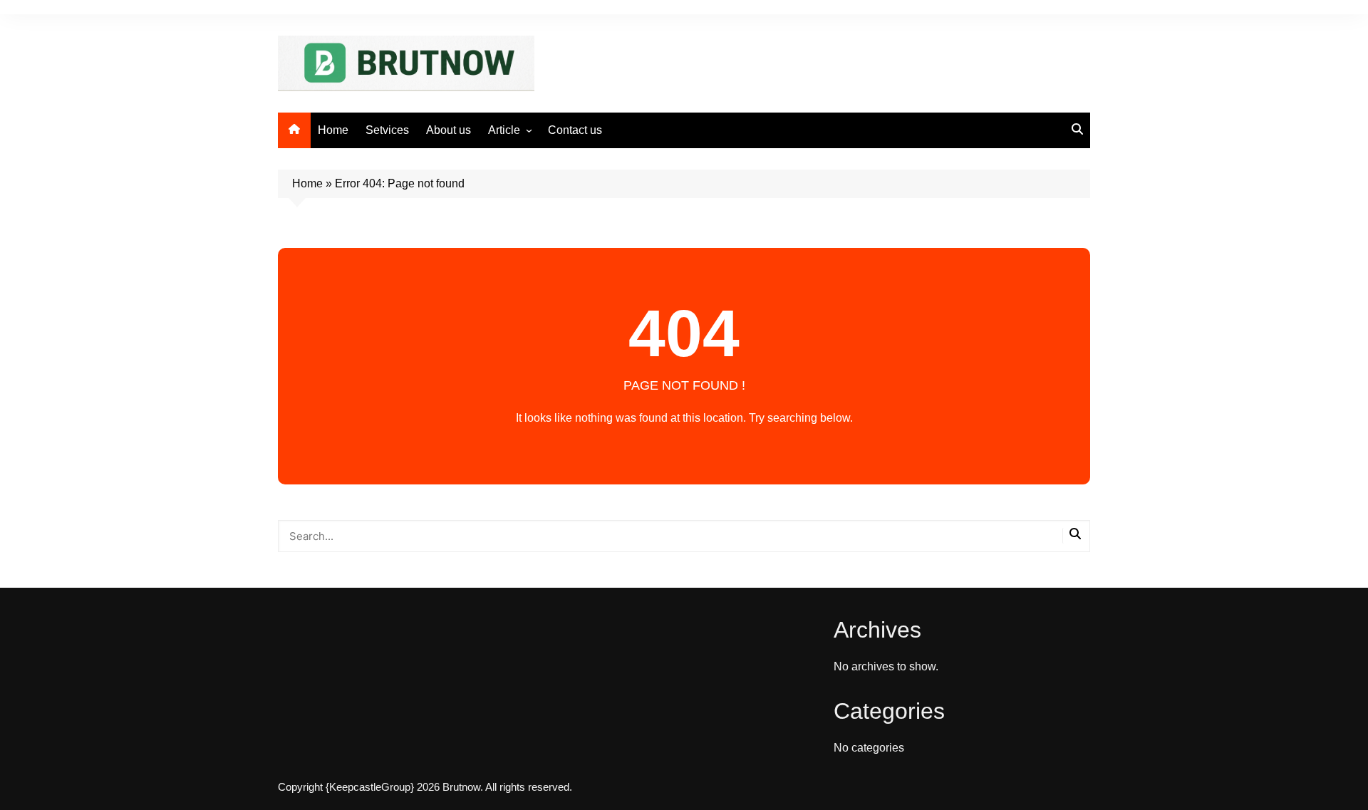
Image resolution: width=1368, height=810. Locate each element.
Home (333, 130)
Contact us (575, 130)
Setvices (387, 130)
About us (448, 130)
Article (504, 130)
